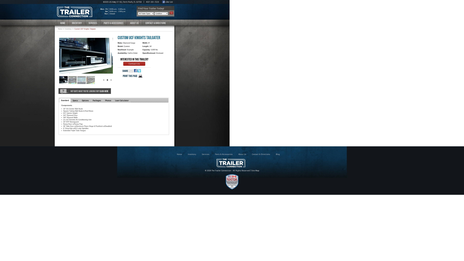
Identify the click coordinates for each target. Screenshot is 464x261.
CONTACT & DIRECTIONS (155, 23)
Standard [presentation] (65, 100)
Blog (278, 154)
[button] (104, 80)
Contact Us (134, 63)
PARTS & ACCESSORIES (113, 23)
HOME (62, 23)
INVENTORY (77, 23)
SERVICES (93, 23)
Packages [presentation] (97, 100)
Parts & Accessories (224, 154)
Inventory (68, 29)
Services (205, 154)
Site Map (255, 171)
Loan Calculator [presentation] (122, 100)
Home (60, 29)
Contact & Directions (261, 154)
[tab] (65, 100)
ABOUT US (134, 23)
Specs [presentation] (75, 100)
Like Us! (169, 2)
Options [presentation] (85, 100)
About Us (242, 154)
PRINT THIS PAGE (130, 76)
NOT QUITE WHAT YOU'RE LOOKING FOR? (89, 91)
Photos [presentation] (108, 100)
